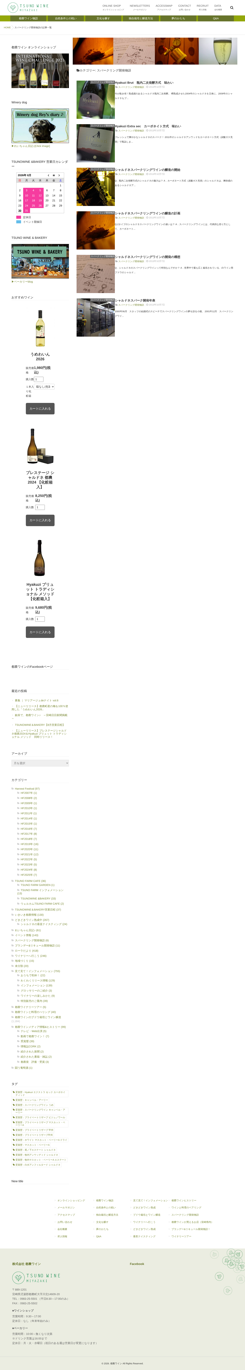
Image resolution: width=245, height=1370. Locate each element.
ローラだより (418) (26, 950)
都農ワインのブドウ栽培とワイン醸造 (38, 1017)
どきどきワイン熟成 (144, 1207)
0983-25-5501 (28, 1298)
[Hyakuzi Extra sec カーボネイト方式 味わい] (96, 143)
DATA (218, 7)
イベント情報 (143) (26, 935)
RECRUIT (203, 7)
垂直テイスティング (144, 1236)
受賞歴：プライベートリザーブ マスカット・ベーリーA (40, 1123)
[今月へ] (53, 175)
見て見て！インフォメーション (150, 1200)
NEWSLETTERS (140, 7)
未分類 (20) (22, 965)
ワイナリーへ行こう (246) (31, 955)
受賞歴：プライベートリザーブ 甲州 (34, 1130)
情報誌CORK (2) (30, 1046)
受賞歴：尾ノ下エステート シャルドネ (36, 1150)
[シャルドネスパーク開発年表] (96, 317)
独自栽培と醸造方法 (107, 1214)
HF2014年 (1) (29, 818)
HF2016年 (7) (29, 828)
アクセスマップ (66, 1214)
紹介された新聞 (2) (32, 1051)
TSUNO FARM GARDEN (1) (38, 884)
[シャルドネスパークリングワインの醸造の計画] (96, 230)
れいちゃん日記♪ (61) (28, 930)
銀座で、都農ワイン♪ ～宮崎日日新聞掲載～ (39, 717)
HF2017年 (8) (29, 833)
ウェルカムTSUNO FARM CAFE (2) (42, 903)
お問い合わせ (64, 1222)
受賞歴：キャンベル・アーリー (32, 1100)
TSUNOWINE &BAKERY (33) (38, 898)
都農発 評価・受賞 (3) (35, 1061)
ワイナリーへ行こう (144, 1222)
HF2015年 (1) (29, 823)
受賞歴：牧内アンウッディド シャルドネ (37, 1155)
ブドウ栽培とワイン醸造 (147, 1214)
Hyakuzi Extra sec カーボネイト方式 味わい (148, 126)
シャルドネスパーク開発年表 (135, 300)
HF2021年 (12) (29, 854)
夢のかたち (102, 1229)
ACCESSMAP (164, 7)
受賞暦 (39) (27, 1041)
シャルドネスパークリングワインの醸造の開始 (147, 170)
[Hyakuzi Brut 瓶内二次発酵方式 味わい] (96, 100)
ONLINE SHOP (113, 7)
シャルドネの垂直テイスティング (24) (44, 924)
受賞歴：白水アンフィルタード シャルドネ (38, 1164)
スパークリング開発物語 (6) (32, 940)
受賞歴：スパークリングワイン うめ (34, 1105)
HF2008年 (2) (29, 798)
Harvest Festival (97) (27, 788)
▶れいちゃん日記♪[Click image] (30, 145)
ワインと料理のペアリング (187, 1207)
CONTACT (184, 7)
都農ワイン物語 (104, 1200)
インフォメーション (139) (36, 985)
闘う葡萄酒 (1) (23, 1067)
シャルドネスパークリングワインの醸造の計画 (147, 213)
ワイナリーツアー (181, 1236)
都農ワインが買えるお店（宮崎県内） (193, 1222)
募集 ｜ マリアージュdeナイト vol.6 (36, 700)
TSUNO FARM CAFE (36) (30, 880)
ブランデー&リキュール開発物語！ (191, 1229)
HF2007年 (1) (29, 792)
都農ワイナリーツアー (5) (30, 1007)
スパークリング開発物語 (102, 82)
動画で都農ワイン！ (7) (35, 1036)
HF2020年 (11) (29, 849)
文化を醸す (102, 1222)
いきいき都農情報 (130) (29, 914)
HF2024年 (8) (29, 869)
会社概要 (62, 1229)
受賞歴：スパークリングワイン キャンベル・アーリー (40, 1111)
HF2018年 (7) (29, 838)
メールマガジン (66, 1207)
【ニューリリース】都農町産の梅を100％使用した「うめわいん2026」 (39, 708)
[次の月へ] (60, 175)
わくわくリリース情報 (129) (38, 980)
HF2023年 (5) (29, 864)
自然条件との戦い (106, 1207)
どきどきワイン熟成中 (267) (32, 919)
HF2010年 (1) (29, 808)
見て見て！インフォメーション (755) (37, 971)
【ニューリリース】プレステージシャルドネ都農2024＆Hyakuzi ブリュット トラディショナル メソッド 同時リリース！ (39, 734)
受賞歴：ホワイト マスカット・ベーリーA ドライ (41, 1140)
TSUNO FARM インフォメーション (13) (40, 892)
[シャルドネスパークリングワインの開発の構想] (96, 274)
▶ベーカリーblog (22, 281)
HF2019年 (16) (29, 844)
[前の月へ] (47, 175)
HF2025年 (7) (29, 874)
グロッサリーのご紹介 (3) (36, 990)
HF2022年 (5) (29, 859)
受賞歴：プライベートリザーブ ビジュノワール (40, 1117)
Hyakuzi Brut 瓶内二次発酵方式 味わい (144, 82)
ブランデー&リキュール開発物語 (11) (37, 945)
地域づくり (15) (24, 960)
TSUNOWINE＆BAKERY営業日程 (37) (38, 909)
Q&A (98, 1236)
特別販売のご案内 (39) (34, 1000)
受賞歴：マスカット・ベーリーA (33, 1145)
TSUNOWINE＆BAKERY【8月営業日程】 (40, 724)
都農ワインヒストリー (184, 1200)
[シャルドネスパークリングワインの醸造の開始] (96, 187)
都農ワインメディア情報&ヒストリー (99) (40, 1026)
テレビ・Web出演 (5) (34, 1031)
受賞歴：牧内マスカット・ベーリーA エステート (41, 1160)
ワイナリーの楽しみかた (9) (38, 995)
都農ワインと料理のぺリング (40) (35, 1012)
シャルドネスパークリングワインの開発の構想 (147, 257)
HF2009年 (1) (29, 803)
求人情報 (62, 1236)
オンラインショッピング (71, 1200)
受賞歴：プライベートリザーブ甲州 (34, 1135)
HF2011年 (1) (29, 813)
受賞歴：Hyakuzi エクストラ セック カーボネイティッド (40, 1093)
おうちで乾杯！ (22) (33, 975)
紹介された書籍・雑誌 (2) (36, 1056)
